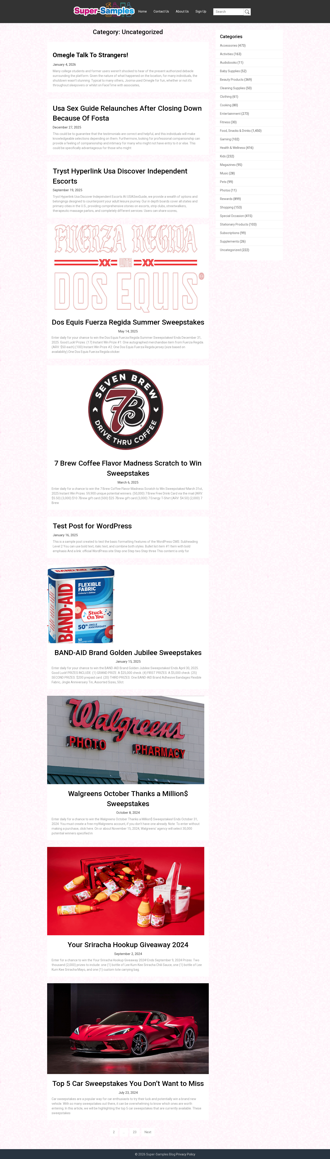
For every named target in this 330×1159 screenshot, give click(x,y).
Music (224, 173)
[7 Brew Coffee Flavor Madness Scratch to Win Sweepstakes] (128, 409)
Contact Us (161, 11)
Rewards (226, 199)
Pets (223, 182)
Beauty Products (232, 79)
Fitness (225, 122)
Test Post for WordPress (92, 526)
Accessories (228, 45)
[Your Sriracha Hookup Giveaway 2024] (128, 891)
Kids (223, 156)
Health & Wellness (232, 148)
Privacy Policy (185, 1154)
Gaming (225, 139)
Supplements (229, 241)
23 (134, 1132)
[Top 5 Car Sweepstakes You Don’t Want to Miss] (128, 1028)
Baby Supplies (230, 71)
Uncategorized (230, 250)
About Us (182, 11)
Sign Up (201, 11)
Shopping (226, 207)
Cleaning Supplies (232, 88)
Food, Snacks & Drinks (235, 130)
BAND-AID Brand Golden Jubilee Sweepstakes (128, 652)
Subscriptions (229, 233)
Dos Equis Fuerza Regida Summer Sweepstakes (128, 322)
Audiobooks (228, 62)
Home (142, 11)
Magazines (228, 165)
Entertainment (230, 113)
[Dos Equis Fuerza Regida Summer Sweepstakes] (128, 268)
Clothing (226, 96)
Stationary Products (234, 224)
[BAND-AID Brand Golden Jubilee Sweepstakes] (128, 604)
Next (148, 1132)
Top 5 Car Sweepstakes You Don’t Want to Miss (128, 1083)
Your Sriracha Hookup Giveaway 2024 (128, 944)
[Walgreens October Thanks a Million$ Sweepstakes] (128, 740)
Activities (226, 54)
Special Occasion (232, 216)
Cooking (225, 105)
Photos (225, 190)
